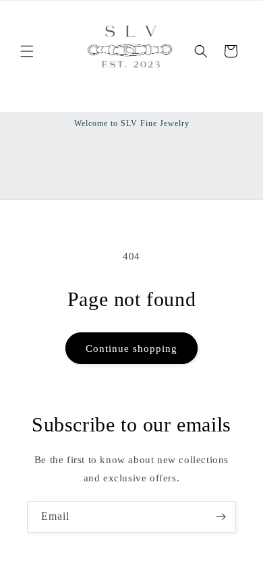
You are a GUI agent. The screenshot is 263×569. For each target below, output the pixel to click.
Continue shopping (131, 348)
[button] (27, 51)
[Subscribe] (220, 517)
